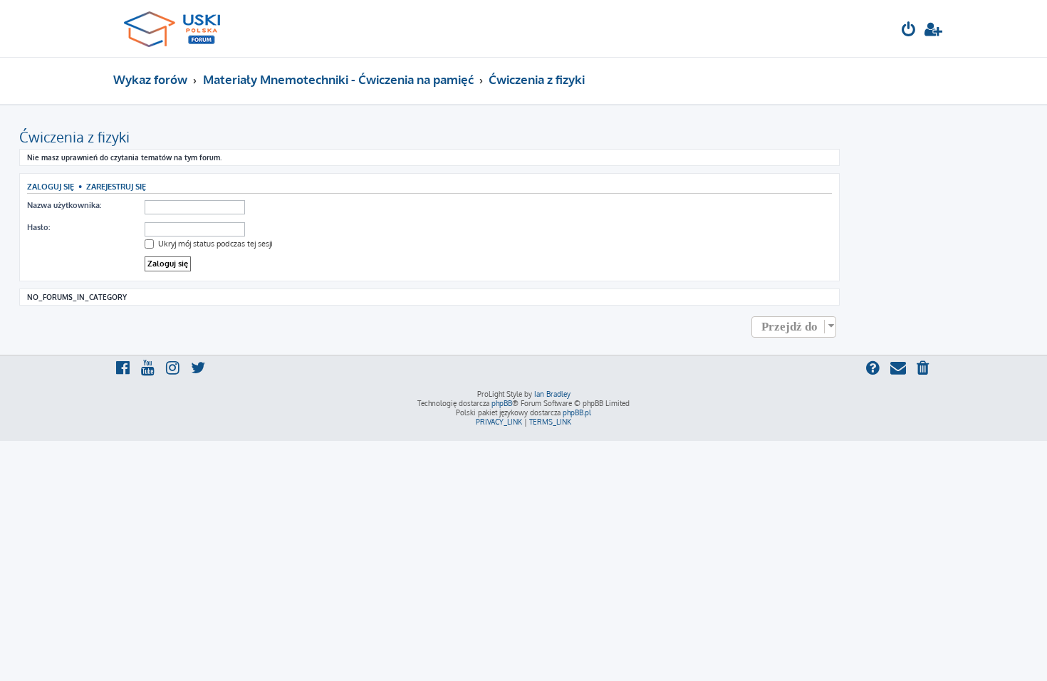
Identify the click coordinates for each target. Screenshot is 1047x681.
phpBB (501, 403)
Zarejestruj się (116, 186)
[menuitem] (909, 31)
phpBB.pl (577, 412)
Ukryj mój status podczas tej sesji (214, 244)
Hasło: (38, 227)
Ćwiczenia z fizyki (74, 137)
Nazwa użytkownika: (64, 205)
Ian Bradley (552, 394)
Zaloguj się (50, 186)
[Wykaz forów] (178, 28)
